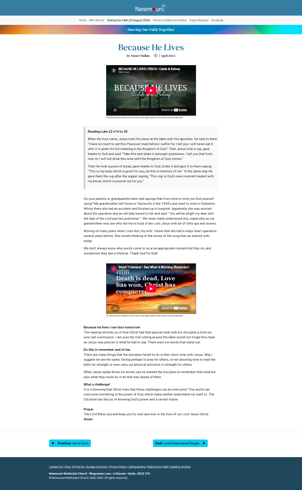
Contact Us (56, 466)
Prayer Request (199, 20)
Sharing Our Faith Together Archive (168, 466)
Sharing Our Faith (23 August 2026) (129, 20)
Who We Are (96, 20)
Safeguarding (137, 466)
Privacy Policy (118, 466)
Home (83, 20)
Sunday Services (96, 466)
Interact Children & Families (170, 20)
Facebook (217, 20)
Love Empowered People (178, 443)
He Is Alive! (73, 443)
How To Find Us (74, 466)
